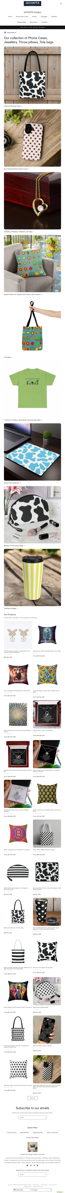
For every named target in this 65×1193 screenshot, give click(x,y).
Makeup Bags (21, 22)
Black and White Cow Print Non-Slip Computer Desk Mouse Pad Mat (47, 888)
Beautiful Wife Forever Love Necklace (43, 730)
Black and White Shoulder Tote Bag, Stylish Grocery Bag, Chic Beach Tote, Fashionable (18, 968)
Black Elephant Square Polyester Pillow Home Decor (18, 1007)
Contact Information (32, 1137)
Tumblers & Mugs (10, 608)
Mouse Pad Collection (11, 483)
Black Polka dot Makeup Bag (40, 1007)
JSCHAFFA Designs (17, 1184)
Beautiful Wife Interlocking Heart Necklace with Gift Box (18, 771)
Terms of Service (52, 1132)
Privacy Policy (11, 1132)
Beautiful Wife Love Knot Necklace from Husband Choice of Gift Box (46, 771)
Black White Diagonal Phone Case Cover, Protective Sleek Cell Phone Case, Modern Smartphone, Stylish (47, 1087)
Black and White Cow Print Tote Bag (13, 927)
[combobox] (22, 1189)
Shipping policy (27, 1186)
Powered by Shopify (26, 1184)
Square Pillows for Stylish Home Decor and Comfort (22, 294)
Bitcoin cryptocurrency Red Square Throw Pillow (17, 849)
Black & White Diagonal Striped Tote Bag (44, 849)
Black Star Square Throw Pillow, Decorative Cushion (18, 1085)
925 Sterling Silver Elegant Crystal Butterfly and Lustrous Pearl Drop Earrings (17, 651)
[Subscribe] (45, 1117)
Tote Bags (44, 16)
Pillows (34, 16)
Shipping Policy (38, 1132)
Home (10, 16)
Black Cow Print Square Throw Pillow (43, 967)
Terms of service (53, 1184)
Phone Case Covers (22, 16)
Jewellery (45, 22)
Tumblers (54, 16)
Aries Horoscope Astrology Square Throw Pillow (17, 690)
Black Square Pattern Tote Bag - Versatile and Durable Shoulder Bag (16, 1046)
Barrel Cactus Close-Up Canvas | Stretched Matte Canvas (17, 731)
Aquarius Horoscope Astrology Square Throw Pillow (47, 651)
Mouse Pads (34, 22)
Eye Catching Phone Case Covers (16, 169)
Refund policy (36, 1184)
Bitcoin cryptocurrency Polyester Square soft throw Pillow (47, 810)
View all (32, 1098)
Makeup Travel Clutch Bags (13, 545)
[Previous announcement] (3, 27)
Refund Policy (24, 1132)
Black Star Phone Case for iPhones (42, 1045)
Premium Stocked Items (12, 106)
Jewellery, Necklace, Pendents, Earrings (18, 232)
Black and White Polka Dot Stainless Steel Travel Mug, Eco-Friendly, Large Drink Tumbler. (46, 928)
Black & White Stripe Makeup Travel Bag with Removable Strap (16, 888)
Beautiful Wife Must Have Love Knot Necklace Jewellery (16, 810)
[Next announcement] (62, 27)
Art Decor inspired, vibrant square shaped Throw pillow (46, 691)
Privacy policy (44, 1184)
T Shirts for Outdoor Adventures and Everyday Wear (22, 420)
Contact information (37, 1186)
